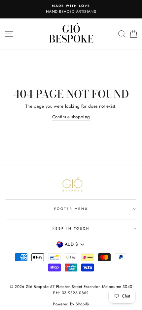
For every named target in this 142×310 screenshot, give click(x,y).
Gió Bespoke (71, 33)
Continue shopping (71, 116)
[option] (71, 9)
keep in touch (71, 228)
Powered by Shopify (71, 304)
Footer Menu (71, 208)
